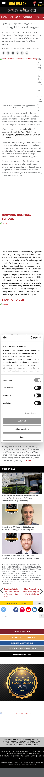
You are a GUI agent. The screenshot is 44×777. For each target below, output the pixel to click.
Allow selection (22, 429)
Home (4, 17)
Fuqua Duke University (21, 569)
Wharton (12, 582)
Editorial (18, 756)
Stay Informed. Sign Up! (16, 603)
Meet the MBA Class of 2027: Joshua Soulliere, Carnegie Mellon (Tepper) (18, 528)
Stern (38, 575)
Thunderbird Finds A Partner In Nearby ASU (12, 593)
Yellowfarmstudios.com (28, 764)
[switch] (37, 388)
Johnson (25, 571)
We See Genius (31, 744)
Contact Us (30, 756)
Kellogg (32, 571)
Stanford (32, 575)
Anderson (22, 565)
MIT (32, 573)
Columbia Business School (16, 567)
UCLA (8, 577)
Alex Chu (13, 565)
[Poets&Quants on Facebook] (15, 609)
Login (38, 603)
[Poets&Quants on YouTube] (28, 609)
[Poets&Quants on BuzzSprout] (9, 609)
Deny (22, 437)
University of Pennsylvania (20, 579)
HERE (28, 460)
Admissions (28, 17)
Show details (30, 413)
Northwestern (8, 575)
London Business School (12, 573)
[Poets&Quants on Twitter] (3, 609)
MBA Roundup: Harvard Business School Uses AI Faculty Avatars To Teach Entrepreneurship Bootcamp (20, 498)
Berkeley (30, 565)
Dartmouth (6, 569)
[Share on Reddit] (26, 53)
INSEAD (18, 571)
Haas (32, 569)
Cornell (30, 567)
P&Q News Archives (20, 751)
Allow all (22, 421)
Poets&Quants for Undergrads (25, 742)
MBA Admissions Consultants (22, 649)
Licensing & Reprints (15, 753)
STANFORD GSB (13, 300)
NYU (15, 575)
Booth (36, 565)
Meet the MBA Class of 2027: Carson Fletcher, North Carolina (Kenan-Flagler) (20, 557)
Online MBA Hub (22, 632)
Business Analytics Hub (22, 643)
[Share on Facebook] (3, 53)
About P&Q (5, 751)
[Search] (41, 616)
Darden (37, 567)
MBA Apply (26, 573)
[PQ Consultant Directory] (22, 719)
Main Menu (15, 17)
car (3, 567)
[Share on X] (8, 53)
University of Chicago (19, 577)
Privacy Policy (37, 751)
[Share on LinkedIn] (17, 53)
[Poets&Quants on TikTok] (40, 609)
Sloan (24, 575)
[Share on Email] (13, 53)
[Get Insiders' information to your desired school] (22, 682)
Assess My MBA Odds (22, 654)
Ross (20, 575)
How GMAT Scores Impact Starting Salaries (30, 591)
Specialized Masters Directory (22, 637)
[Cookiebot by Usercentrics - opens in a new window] (31, 338)
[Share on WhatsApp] (22, 53)
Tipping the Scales (14, 744)
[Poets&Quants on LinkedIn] (34, 609)
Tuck (4, 577)
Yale (18, 582)
